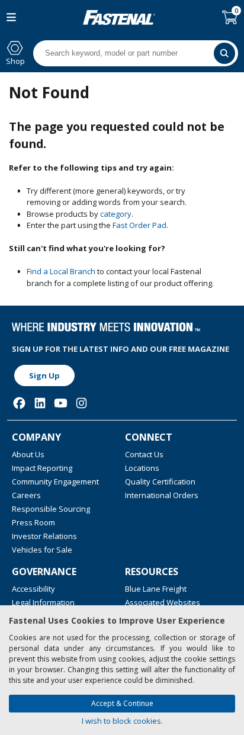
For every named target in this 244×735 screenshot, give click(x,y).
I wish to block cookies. (122, 720)
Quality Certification (160, 481)
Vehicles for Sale (42, 549)
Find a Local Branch (61, 271)
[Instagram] (81, 403)
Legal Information (43, 602)
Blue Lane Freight (156, 588)
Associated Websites (162, 602)
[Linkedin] (40, 403)
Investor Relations (44, 536)
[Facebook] (19, 403)
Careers (26, 495)
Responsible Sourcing (51, 508)
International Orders (161, 495)
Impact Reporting (42, 468)
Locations (142, 468)
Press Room (33, 522)
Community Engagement (55, 481)
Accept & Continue (122, 703)
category (115, 213)
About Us (28, 454)
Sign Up (44, 375)
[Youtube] (60, 403)
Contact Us (144, 454)
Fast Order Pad (139, 225)
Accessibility (33, 588)
